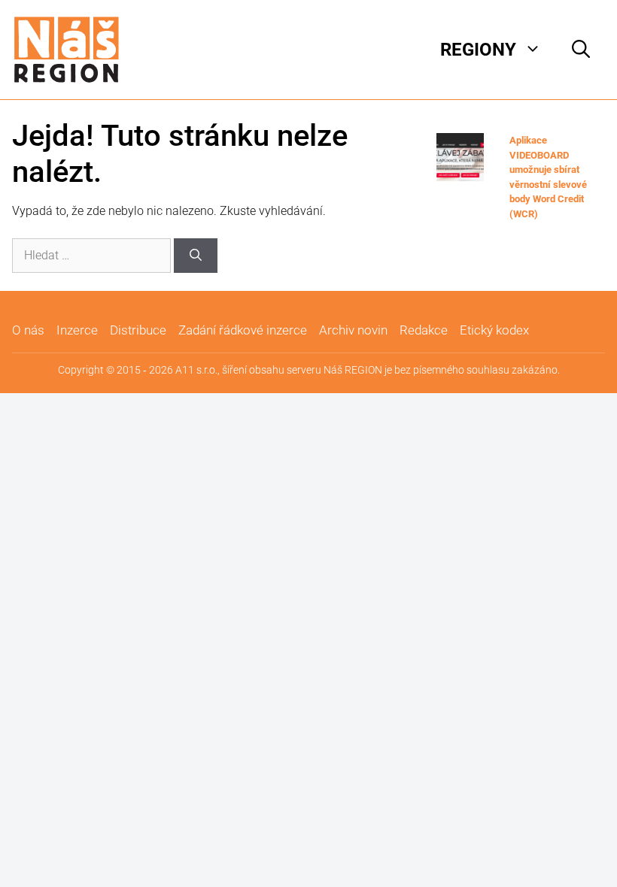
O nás (28, 330)
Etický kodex (494, 330)
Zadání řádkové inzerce (242, 330)
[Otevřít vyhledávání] (581, 49)
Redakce (424, 330)
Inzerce (77, 330)
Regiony (478, 49)
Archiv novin (353, 330)
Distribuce (138, 330)
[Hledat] (195, 255)
